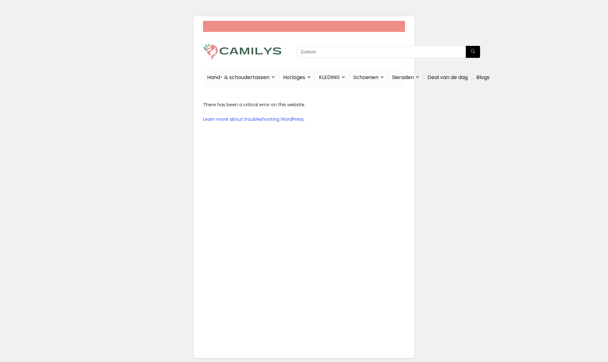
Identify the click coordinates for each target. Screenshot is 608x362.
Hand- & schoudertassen (238, 77)
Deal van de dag (448, 77)
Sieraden (403, 77)
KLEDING (329, 77)
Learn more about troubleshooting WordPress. (254, 119)
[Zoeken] (473, 52)
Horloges (294, 77)
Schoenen (365, 77)
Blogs (483, 77)
